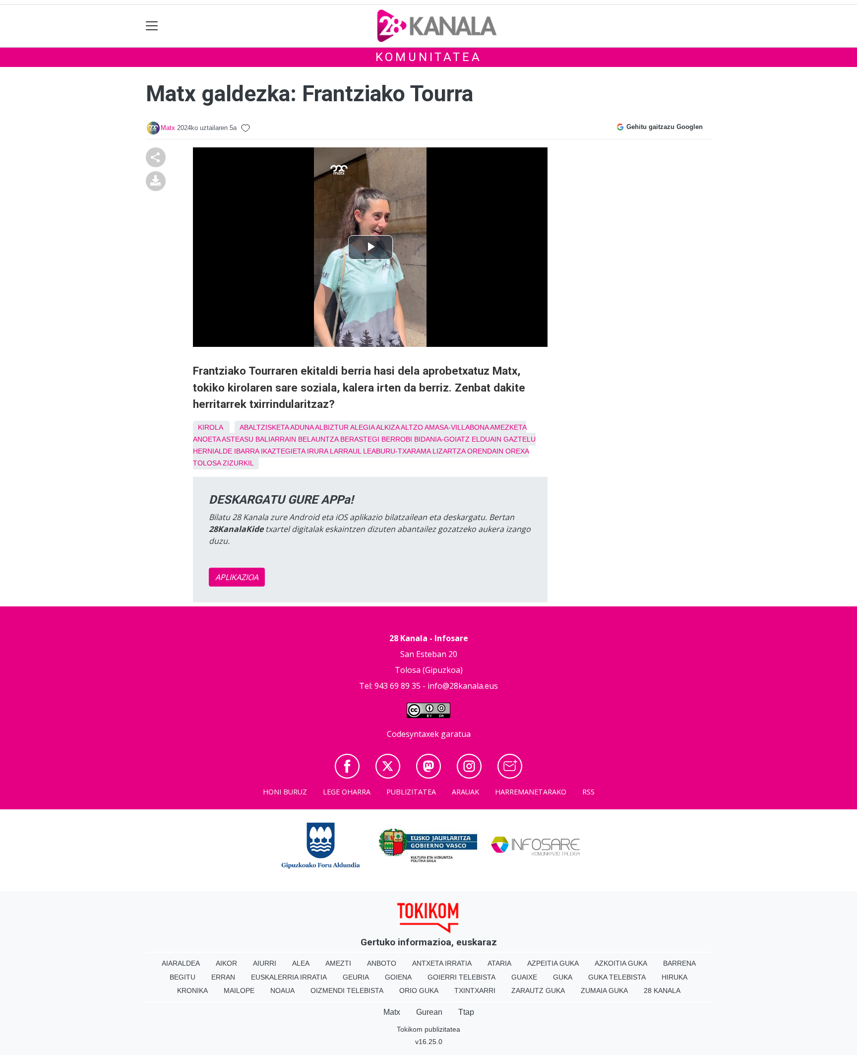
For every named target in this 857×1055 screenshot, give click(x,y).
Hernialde (212, 451)
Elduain (486, 439)
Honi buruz (285, 791)
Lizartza (448, 451)
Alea (300, 963)
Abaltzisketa (264, 427)
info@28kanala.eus (463, 685)
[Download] (156, 180)
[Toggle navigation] (152, 26)
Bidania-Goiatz (442, 439)
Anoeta (206, 439)
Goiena (398, 977)
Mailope (239, 990)
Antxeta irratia (442, 963)
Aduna (301, 427)
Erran (223, 977)
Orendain (485, 451)
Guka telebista (617, 977)
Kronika (192, 990)
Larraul (345, 451)
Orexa (517, 451)
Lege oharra (346, 791)
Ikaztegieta (283, 451)
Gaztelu (519, 439)
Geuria (356, 977)
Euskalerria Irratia (289, 977)
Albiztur (332, 427)
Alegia (362, 427)
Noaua (282, 990)
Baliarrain (275, 439)
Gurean (429, 1012)
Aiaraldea (181, 963)
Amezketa (508, 427)
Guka (562, 977)
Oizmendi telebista (346, 990)
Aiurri (264, 963)
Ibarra (246, 451)
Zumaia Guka (604, 990)
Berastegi (359, 439)
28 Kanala (662, 990)
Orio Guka (418, 990)
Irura (317, 451)
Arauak (465, 791)
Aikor (226, 963)
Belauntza (318, 439)
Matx (168, 128)
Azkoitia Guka (621, 963)
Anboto (381, 963)
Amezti (338, 963)
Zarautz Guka (538, 990)
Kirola (210, 427)
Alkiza (387, 427)
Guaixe (524, 977)
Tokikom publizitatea (428, 1029)
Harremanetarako (530, 791)
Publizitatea (411, 791)
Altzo (412, 427)
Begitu (182, 977)
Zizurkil (238, 463)
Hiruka (674, 977)
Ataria (499, 963)
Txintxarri (474, 990)
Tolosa (207, 463)
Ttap (466, 1012)
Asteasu (237, 439)
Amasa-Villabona (457, 427)
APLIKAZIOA (236, 577)
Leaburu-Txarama (396, 451)
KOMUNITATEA (428, 57)
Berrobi (396, 439)
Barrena (679, 963)
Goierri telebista (461, 977)
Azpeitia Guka (553, 963)
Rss (588, 791)
